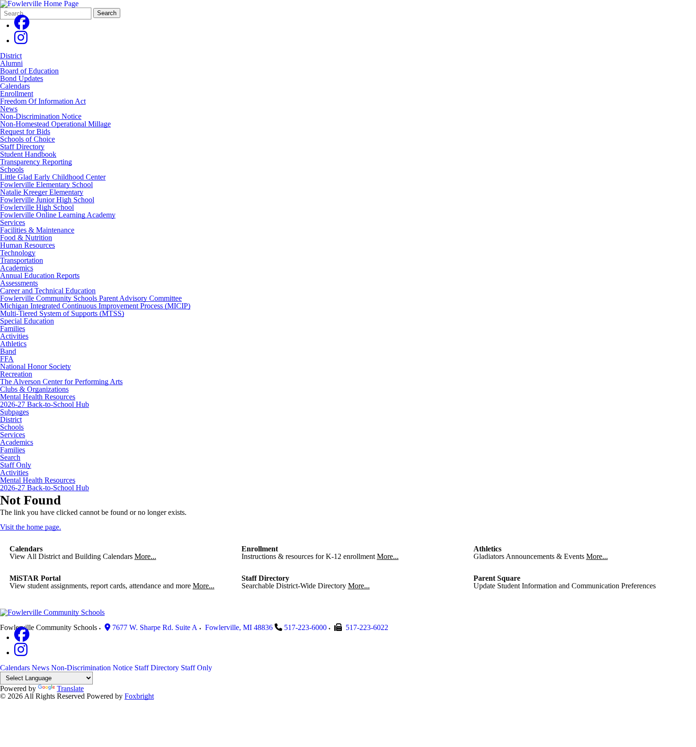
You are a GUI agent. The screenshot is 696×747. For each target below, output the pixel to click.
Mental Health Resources (37, 397)
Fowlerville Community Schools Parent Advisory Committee (91, 298)
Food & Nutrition (26, 238)
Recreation (16, 374)
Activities (14, 336)
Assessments (19, 283)
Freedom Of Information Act (43, 101)
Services (12, 222)
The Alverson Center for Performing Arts (61, 382)
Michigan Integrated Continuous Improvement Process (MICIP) (95, 306)
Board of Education (29, 71)
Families (12, 328)
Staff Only (15, 465)
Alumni (11, 63)
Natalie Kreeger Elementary (41, 192)
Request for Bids (25, 131)
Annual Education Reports (40, 275)
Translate (70, 688)
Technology (18, 253)
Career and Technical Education (48, 291)
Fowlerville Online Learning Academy (58, 215)
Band (8, 351)
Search (106, 13)
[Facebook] (21, 25)
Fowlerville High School (37, 207)
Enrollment (16, 94)
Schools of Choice (27, 139)
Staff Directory (22, 147)
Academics (16, 268)
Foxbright (139, 696)
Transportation (21, 260)
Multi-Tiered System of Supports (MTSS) (62, 313)
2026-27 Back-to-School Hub (44, 404)
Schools (12, 169)
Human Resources (27, 245)
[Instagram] (20, 40)
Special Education (27, 321)
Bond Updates (21, 78)
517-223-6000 (305, 627)
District (11, 56)
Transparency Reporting (36, 162)
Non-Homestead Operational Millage (55, 124)
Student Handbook (28, 154)
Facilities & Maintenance (37, 230)
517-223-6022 (367, 627)
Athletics (13, 344)
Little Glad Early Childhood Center (53, 177)
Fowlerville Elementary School (46, 184)
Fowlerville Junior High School (47, 200)
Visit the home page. (30, 527)
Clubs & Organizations (34, 389)
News (9, 109)
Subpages (14, 412)
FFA (7, 359)
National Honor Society (35, 366)
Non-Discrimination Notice (40, 116)
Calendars (15, 86)
